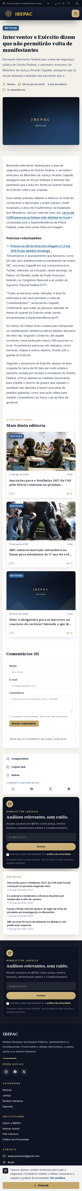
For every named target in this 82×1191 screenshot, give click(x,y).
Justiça (7, 1095)
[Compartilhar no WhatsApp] (13, 789)
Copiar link (18, 766)
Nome (13, 666)
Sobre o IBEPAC (12, 1123)
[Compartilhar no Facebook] (32, 789)
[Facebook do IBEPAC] (15, 1071)
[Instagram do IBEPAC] (6, 1071)
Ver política (57, 1178)
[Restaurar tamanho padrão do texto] (69, 3)
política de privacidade (59, 854)
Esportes (8, 1106)
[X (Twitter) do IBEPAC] (24, 1071)
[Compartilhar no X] (50, 789)
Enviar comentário (24, 723)
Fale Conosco (10, 1134)
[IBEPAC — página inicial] (20, 13)
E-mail (13, 679)
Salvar (15, 775)
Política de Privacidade (16, 1139)
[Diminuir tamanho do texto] (52, 3)
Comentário (16, 692)
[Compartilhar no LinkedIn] (69, 789)
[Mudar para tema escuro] (77, 3)
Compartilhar (20, 758)
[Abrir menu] (75, 13)
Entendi (43, 1185)
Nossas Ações (11, 1128)
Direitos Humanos (13, 1101)
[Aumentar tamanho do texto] (64, 3)
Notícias (11, 28)
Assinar (41, 846)
